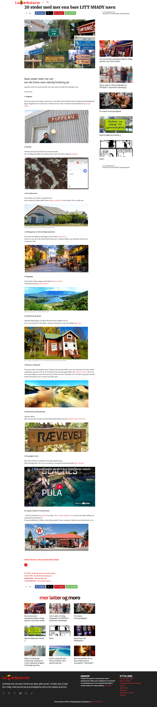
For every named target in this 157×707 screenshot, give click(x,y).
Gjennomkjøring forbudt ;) (110, 135)
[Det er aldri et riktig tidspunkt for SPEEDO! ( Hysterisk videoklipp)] (59, 608)
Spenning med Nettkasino (80, 639)
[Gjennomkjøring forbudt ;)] (35, 631)
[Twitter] (9, 693)
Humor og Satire (125, 681)
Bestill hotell (124, 688)
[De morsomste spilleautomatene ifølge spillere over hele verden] (35, 608)
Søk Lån (122, 685)
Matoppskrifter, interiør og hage (130, 683)
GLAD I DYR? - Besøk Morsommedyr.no (38, 576)
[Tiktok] (31, 693)
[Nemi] (59, 631)
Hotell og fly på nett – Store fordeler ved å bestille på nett (58, 660)
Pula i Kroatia (79, 463)
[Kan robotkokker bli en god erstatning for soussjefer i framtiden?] (84, 651)
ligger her (77, 323)
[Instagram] (136, 2)
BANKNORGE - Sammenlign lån (35, 578)
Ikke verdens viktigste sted (63, 515)
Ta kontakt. (108, 685)
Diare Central (57, 281)
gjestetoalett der (43, 284)
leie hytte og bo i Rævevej (76, 419)
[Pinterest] (15, 693)
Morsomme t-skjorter (127, 692)
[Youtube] (20, 693)
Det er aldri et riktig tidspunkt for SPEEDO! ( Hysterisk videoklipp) (59, 618)
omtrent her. (62, 237)
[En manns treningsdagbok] (84, 608)
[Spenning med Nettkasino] (84, 631)
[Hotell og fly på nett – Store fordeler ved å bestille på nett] (59, 651)
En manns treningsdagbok (80, 617)
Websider (123, 695)
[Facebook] (132, 2)
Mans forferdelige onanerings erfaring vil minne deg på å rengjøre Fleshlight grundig (34, 661)
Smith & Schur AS (97, 702)
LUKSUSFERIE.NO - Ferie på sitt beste (37, 581)
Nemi (51, 638)
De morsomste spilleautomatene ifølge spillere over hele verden (34, 618)
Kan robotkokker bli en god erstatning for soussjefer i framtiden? (83, 660)
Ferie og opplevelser (126, 678)
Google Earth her (81, 372)
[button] (43, 2)
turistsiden (43, 515)
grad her (75, 154)
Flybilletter (123, 690)
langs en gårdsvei (55, 200)
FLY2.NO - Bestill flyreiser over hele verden (39, 573)
